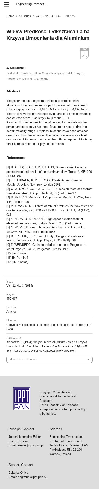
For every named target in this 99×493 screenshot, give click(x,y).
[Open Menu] (6, 4)
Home (10, 16)
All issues (25, 16)
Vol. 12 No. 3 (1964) (48, 16)
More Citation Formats (23, 359)
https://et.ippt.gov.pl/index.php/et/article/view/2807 (43, 350)
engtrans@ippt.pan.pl (32, 477)
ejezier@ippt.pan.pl (31, 445)
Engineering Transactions (32, 4)
